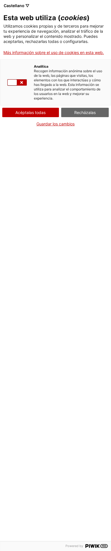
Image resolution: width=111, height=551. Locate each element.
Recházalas (85, 112)
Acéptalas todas (30, 112)
